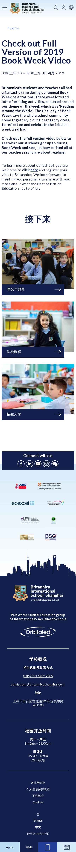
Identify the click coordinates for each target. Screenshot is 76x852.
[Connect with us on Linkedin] (29, 463)
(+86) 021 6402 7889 (38, 676)
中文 (38, 827)
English (38, 820)
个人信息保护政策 (38, 789)
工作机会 (38, 795)
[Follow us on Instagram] (46, 463)
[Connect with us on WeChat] (55, 463)
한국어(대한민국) (38, 833)
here (34, 170)
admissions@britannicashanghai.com (38, 684)
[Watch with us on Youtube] (38, 463)
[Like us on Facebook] (21, 463)
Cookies (38, 802)
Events (13, 28)
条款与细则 (38, 782)
